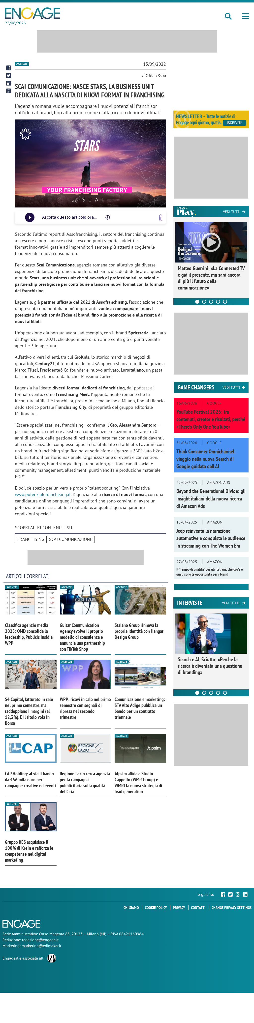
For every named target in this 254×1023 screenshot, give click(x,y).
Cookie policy (156, 907)
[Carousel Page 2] (204, 302)
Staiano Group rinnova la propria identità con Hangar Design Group (139, 631)
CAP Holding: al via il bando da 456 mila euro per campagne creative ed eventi (30, 780)
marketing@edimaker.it (41, 945)
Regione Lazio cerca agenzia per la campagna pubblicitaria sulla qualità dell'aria (85, 782)
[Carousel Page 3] (211, 302)
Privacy (179, 907)
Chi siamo (131, 907)
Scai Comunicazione (70, 539)
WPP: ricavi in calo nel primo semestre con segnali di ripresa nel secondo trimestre (85, 708)
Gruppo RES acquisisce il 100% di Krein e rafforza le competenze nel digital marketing (29, 851)
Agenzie (21, 63)
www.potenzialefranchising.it (43, 494)
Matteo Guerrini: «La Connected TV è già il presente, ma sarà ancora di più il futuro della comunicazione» (211, 278)
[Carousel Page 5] (225, 302)
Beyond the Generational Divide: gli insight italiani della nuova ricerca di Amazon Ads (211, 498)
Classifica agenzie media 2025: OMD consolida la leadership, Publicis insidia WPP (29, 634)
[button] (245, 16)
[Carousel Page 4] (218, 302)
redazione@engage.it (40, 939)
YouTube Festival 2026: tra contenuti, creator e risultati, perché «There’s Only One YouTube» (210, 419)
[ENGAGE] (32, 13)
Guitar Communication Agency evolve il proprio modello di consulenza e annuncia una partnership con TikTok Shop (82, 637)
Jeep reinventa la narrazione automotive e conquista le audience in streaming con (210, 538)
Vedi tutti (231, 211)
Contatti (198, 907)
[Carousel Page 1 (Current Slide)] (197, 302)
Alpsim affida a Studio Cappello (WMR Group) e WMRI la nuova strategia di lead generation (138, 782)
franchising (30, 539)
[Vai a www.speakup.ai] (160, 217)
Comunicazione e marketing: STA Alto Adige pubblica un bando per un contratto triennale (140, 708)
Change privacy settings (232, 907)
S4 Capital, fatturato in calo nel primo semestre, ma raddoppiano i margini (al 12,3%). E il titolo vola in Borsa (29, 711)
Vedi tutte (231, 603)
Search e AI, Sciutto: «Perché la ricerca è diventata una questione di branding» (210, 666)
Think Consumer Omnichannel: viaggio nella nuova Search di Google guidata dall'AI (206, 459)
